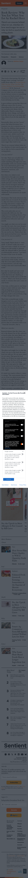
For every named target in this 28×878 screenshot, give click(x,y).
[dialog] (14, 439)
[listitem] (14, 421)
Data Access (14, 484)
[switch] (22, 425)
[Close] (24, 393)
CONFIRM (8, 479)
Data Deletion (5, 484)
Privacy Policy (22, 484)
